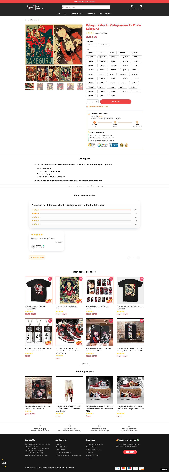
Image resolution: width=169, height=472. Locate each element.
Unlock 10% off (4, 463)
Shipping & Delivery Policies (94, 444)
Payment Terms (91, 447)
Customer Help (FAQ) (92, 455)
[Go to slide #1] (29, 86)
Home (27, 20)
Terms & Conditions (62, 447)
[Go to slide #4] (60, 86)
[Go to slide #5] (70, 86)
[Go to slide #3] (50, 86)
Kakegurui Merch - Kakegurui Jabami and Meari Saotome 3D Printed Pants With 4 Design (68, 408)
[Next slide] (80, 53)
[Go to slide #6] (80, 86)
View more (84, 363)
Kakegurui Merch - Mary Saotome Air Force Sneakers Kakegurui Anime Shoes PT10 (130, 408)
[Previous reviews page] (129, 258)
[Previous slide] (28, 53)
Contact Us (89, 452)
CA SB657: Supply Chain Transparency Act (68, 455)
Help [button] (165, 469)
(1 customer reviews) (101, 33)
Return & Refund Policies (93, 449)
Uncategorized (36, 20)
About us (58, 444)
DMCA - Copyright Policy (63, 452)
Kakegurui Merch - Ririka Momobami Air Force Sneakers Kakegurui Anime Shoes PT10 (99, 408)
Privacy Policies (60, 449)
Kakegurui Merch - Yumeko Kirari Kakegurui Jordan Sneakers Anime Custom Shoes (67, 351)
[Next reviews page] (138, 258)
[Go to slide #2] (40, 86)
